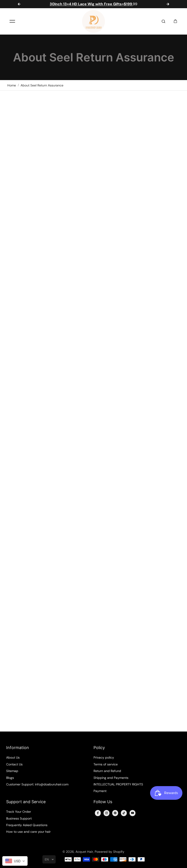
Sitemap (12, 771)
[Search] (163, 21)
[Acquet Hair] (93, 21)
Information (17, 747)
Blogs (10, 778)
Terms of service (106, 764)
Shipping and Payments (111, 778)
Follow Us (103, 801)
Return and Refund (107, 771)
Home (11, 85)
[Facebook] (98, 813)
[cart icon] (175, 21)
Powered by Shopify (109, 852)
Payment (100, 791)
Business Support (19, 818)
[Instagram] (106, 813)
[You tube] (132, 813)
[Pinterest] (115, 813)
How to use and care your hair (28, 832)
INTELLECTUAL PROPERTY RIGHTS (118, 784)
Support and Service (26, 801)
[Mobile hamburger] (12, 21)
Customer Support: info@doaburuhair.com (37, 784)
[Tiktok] (123, 813)
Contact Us (14, 764)
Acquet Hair (84, 852)
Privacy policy (104, 757)
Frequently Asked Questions (26, 825)
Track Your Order (18, 812)
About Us (13, 757)
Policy (99, 747)
